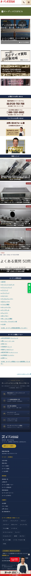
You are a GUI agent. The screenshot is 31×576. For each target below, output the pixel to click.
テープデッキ (5, 310)
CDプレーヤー (6, 301)
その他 (3, 324)
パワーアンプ (5, 293)
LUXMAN (8, 355)
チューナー (5, 313)
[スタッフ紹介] (15, 145)
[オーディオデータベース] (15, 70)
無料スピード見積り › (9, 446)
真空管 (3, 282)
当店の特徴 (4, 460)
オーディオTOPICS (6, 495)
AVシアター (5, 316)
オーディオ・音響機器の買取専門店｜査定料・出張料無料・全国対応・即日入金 (7, 1)
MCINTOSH (10, 352)
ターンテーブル (6, 307)
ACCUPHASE (10, 338)
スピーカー (5, 296)
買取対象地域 (5, 490)
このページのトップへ (23, 374)
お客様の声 (4, 482)
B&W (8, 349)
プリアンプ (5, 290)
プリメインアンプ (7, 287)
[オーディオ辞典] (15, 85)
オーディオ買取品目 (6, 487)
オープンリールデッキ (8, 284)
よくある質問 (5, 471)
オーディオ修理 (5, 468)
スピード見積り (5, 466)
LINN (4, 358)
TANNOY (7, 346)
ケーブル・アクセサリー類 (9, 321)
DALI (4, 343)
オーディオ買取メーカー (7, 484)
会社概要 (4, 503)
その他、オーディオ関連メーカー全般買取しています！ (15, 362)
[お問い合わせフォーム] (15, 123)
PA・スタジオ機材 (7, 318)
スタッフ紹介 (5, 506)
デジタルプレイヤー (7, 299)
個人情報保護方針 (6, 511)
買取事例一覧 (5, 479)
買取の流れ (4, 463)
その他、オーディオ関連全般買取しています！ (14, 328)
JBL (8, 341)
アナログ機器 (5, 304)
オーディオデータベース (7, 492)
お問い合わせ (5, 508)
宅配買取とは (5, 555)
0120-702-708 (5, 451)
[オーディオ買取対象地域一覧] (15, 56)
